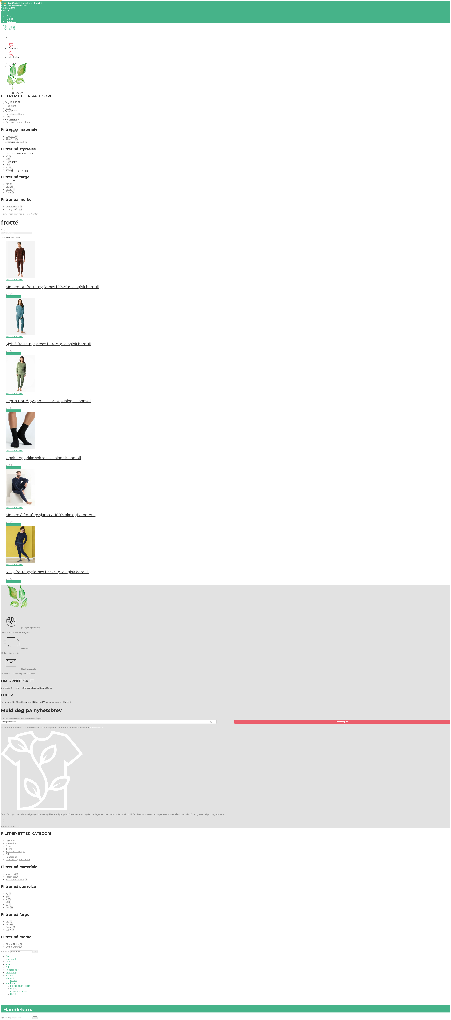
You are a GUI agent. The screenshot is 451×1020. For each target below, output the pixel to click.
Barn (8, 108)
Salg (8, 116)
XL (7, 167)
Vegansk (10, 136)
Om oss (11, 16)
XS (7, 156)
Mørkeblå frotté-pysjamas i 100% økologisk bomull (50, 514)
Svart (8, 192)
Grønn (9, 189)
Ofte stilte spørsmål (25, 702)
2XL (8, 170)
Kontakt (11, 21)
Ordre (13, 162)
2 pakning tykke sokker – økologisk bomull (43, 457)
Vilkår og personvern (53, 702)
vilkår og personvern (96, 727)
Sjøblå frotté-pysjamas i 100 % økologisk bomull (48, 344)
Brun (8, 187)
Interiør (9, 111)
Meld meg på (342, 722)
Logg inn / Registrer (21, 153)
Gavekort (38, 702)
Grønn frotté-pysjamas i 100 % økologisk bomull (48, 401)
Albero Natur (12, 206)
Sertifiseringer (14, 688)
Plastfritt (10, 139)
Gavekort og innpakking (18, 122)
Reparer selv (16, 93)
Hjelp (13, 179)
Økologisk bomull (15, 142)
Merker (9, 975)
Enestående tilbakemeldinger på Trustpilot (25, 3)
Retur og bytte (8, 702)
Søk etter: (5, 951)
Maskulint (14, 57)
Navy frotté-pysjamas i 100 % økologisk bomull (47, 572)
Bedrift (42, 688)
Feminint (14, 48)
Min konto (11, 983)
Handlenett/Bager (15, 114)
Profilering (11, 972)
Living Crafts (12, 209)
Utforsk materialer (30, 688)
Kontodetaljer (19, 171)
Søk (35, 951)
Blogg (10, 19)
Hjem (3, 214)
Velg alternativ (13, 296)
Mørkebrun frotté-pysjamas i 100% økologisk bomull (52, 286)
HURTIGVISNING (14, 279)
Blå (7, 184)
